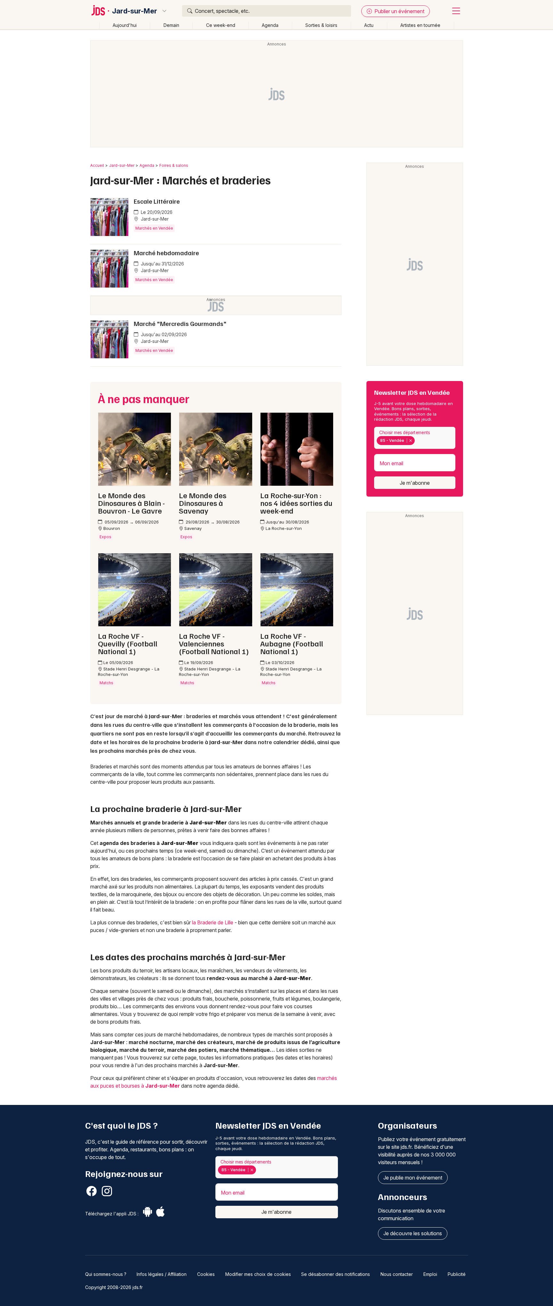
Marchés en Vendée (154, 228)
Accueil (97, 165)
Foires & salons (173, 165)
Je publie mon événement (412, 1177)
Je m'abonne (415, 483)
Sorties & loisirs (321, 25)
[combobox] (414, 438)
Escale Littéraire (157, 201)
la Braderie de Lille (212, 922)
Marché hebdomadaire (166, 252)
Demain (171, 25)
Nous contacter (397, 1274)
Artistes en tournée (420, 25)
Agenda (270, 25)
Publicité (457, 1274)
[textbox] (417, 440)
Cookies (206, 1274)
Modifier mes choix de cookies (258, 1274)
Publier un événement (398, 11)
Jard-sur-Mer (134, 10)
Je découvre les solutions (412, 1233)
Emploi (430, 1274)
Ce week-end (220, 25)
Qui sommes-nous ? (105, 1274)
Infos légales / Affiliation (162, 1274)
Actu (368, 25)
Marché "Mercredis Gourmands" (180, 323)
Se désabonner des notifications (335, 1274)
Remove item (410, 440)
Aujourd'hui (125, 25)
